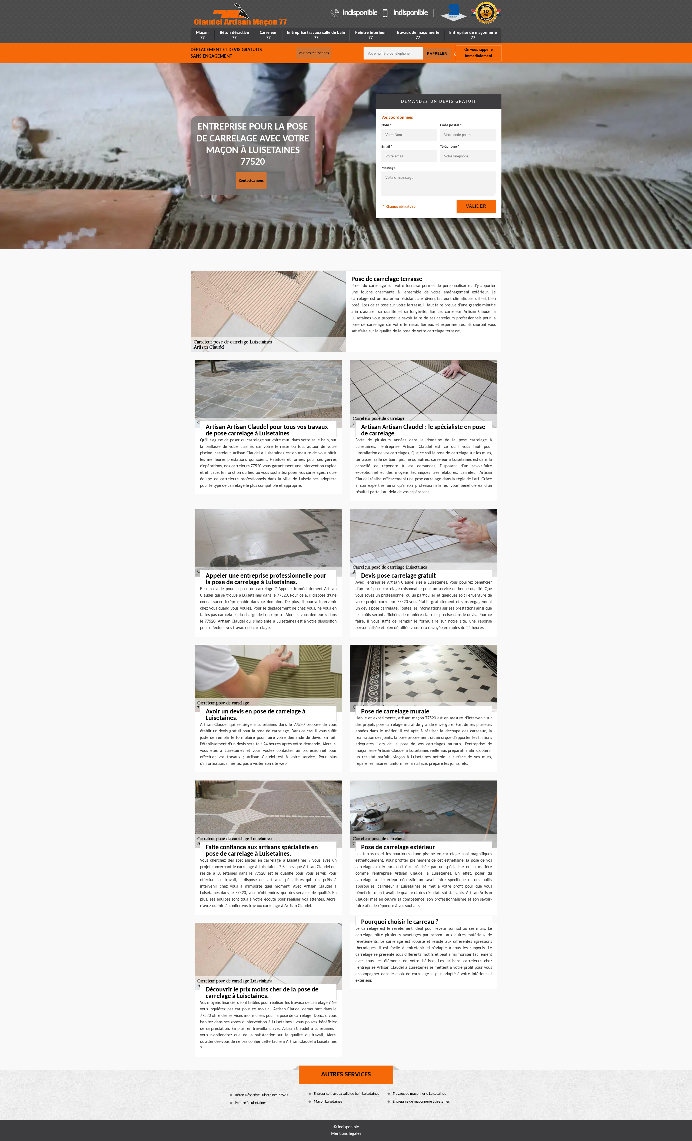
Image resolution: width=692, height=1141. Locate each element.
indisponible (360, 13)
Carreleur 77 (268, 35)
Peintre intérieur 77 (370, 35)
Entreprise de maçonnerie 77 (473, 35)
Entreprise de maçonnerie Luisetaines (421, 1102)
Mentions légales (346, 1134)
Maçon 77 (202, 35)
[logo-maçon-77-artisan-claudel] (241, 14)
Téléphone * (450, 147)
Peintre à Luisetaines (250, 1103)
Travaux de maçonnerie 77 (417, 35)
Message (388, 168)
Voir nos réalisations (314, 53)
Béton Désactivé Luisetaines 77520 (261, 1095)
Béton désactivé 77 (234, 35)
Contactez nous (251, 181)
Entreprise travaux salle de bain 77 (316, 35)
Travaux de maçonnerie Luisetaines (419, 1094)
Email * (386, 147)
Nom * (386, 125)
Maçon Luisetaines (328, 1102)
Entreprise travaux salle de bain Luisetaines (346, 1094)
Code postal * (451, 125)
